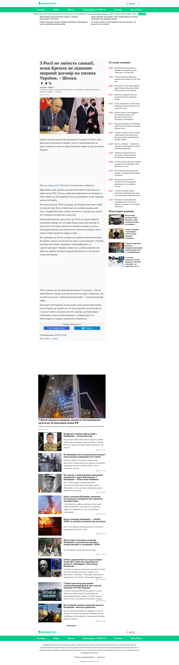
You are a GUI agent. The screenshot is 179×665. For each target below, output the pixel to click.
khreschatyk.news (92, 661)
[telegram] (130, 3)
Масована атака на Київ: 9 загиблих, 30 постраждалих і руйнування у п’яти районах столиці (125, 183)
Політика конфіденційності (84, 657)
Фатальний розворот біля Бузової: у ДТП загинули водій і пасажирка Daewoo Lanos (127, 126)
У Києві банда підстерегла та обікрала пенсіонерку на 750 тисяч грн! (127, 79)
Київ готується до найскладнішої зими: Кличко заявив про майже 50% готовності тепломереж (127, 88)
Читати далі (71, 626)
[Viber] (50, 83)
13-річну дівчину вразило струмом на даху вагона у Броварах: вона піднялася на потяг (127, 164)
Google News (58, 328)
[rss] (133, 3)
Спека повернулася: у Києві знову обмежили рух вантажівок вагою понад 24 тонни (127, 106)
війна (47, 339)
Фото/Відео (136, 9)
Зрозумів (142, 14)
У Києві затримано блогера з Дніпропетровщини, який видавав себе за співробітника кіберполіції (63, 23)
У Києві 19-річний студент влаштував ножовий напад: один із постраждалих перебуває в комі (127, 193)
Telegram (89, 328)
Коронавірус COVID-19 (94, 9)
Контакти (101, 657)
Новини (118, 9)
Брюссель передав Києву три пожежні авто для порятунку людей (125, 97)
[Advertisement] (89, 43)
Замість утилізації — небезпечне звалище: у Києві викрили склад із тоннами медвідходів (127, 146)
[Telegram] (46, 83)
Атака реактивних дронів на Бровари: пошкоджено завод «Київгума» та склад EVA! (125, 70)
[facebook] (127, 3)
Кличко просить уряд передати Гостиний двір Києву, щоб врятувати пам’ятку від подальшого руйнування (126, 116)
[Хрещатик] (47, 3)
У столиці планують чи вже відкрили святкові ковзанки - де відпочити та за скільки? (113, 23)
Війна (56, 9)
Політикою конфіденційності (98, 14)
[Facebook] (42, 83)
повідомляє (53, 185)
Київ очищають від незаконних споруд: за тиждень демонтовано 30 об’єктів (59, 18)
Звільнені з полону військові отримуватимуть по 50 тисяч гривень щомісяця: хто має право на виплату (127, 203)
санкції (55, 339)
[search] (139, 3)
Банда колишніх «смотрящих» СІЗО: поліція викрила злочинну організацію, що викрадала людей (114, 18)
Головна (41, 9)
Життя (71, 9)
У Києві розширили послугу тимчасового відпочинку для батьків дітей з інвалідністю (125, 155)
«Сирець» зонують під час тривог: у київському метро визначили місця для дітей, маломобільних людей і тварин (127, 136)
